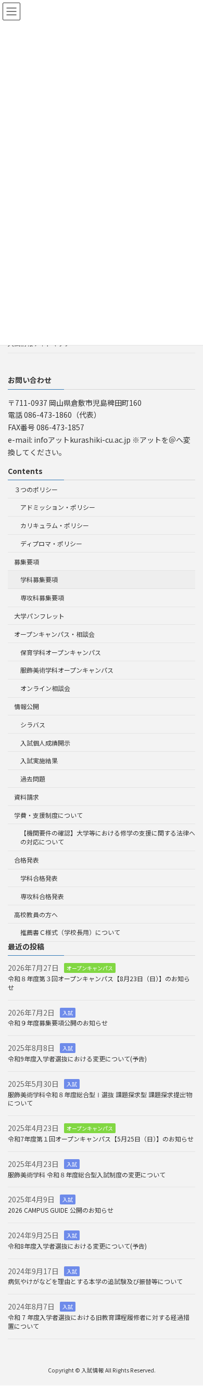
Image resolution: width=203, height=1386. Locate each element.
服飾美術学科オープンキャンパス (66, 670)
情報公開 (26, 706)
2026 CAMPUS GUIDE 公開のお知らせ (60, 1210)
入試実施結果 (39, 760)
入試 (67, 1013)
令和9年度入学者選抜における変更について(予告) (77, 1058)
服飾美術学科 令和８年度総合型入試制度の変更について (87, 1174)
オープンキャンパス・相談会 (54, 634)
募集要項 (26, 561)
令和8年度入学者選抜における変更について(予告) (77, 1245)
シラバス (32, 724)
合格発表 (26, 860)
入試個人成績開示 (45, 742)
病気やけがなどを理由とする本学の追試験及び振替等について (95, 1281)
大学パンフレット (39, 615)
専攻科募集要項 (42, 598)
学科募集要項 (39, 579)
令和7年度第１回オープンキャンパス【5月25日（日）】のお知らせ (101, 1138)
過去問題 (32, 778)
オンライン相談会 (45, 688)
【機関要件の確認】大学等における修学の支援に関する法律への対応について (107, 837)
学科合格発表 (39, 878)
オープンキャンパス (90, 968)
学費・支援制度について (48, 815)
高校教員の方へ (36, 914)
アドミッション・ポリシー (57, 507)
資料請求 (26, 796)
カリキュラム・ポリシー (54, 525)
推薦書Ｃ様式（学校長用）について (70, 932)
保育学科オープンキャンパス (60, 652)
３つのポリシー (36, 489)
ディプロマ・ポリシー (51, 543)
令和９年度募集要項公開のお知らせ (58, 1023)
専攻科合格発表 (42, 896)
